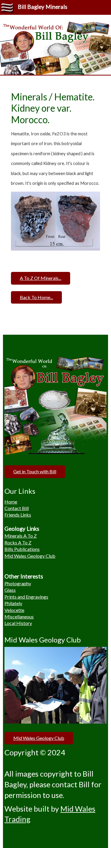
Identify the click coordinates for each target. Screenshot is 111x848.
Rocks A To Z (17, 542)
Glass (10, 590)
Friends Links (17, 514)
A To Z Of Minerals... (40, 278)
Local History (18, 623)
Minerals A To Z (20, 535)
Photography (17, 583)
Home (10, 501)
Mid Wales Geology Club (29, 556)
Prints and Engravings (26, 596)
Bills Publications (22, 549)
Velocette (14, 610)
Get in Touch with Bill (34, 471)
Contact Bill (16, 508)
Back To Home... (36, 297)
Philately (13, 603)
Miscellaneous (19, 616)
